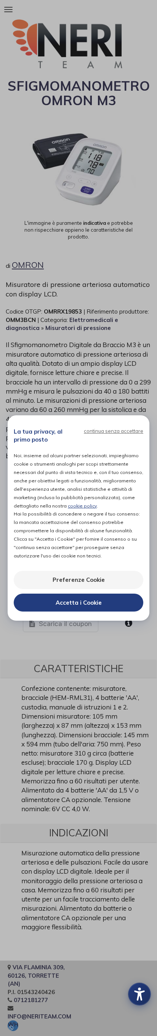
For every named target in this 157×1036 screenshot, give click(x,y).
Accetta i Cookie (79, 602)
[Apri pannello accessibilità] (139, 994)
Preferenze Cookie (79, 579)
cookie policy (82, 506)
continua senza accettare (113, 431)
